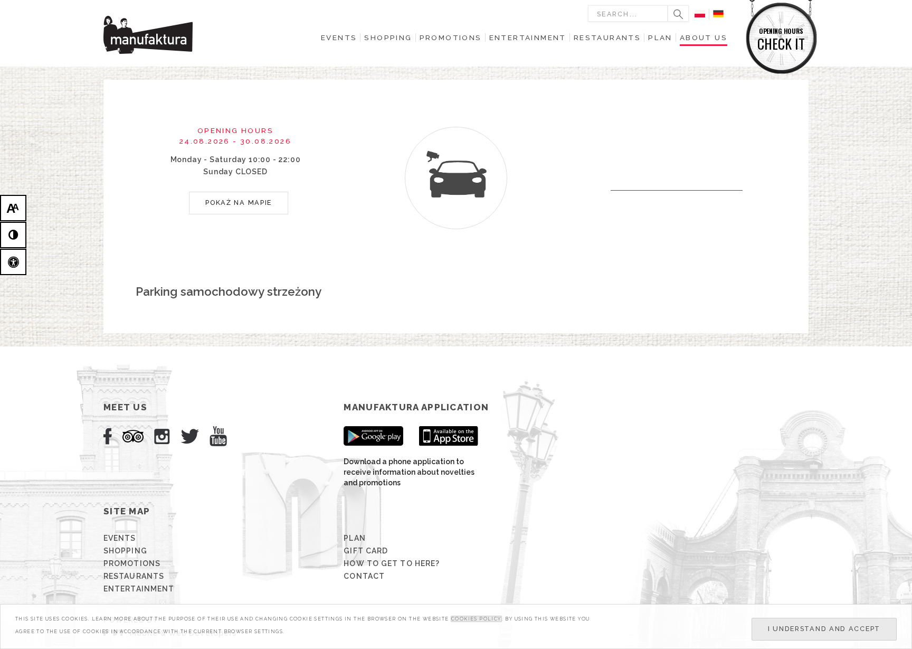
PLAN (354, 538)
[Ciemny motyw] (13, 235)
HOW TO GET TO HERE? (392, 563)
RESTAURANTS (133, 576)
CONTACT (364, 576)
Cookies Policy (476, 619)
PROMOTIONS (131, 563)
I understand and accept (824, 629)
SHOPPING (125, 551)
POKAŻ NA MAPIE (238, 202)
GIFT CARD (366, 551)
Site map (126, 511)
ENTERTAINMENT (138, 589)
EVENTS (119, 538)
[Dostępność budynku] (13, 262)
